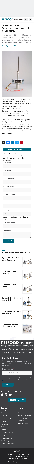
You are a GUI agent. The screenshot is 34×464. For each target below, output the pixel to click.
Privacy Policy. (7, 381)
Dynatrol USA (11, 46)
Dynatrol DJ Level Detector (9, 272)
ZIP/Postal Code (9, 222)
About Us (25, 454)
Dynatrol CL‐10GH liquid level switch (11, 299)
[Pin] (21, 142)
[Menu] (30, 19)
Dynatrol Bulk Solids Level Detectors (10, 326)
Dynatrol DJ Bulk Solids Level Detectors (11, 259)
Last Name (7, 170)
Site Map (24, 458)
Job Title (6, 202)
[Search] (26, 19)
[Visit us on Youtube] (10, 394)
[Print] (3, 142)
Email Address (9, 178)
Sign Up (8, 384)
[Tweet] (17, 142)
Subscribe (8, 454)
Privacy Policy (14, 458)
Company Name (9, 194)
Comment (7, 230)
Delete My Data (17, 400)
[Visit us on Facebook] (2, 394)
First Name (7, 162)
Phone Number (8, 186)
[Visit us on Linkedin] (6, 394)
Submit (8, 241)
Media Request (22, 456)
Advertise (17, 454)
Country (6, 210)
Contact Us (12, 456)
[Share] (8, 142)
